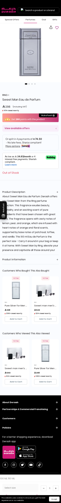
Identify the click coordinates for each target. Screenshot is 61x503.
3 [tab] (32, 84)
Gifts (54, 19)
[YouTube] (31, 465)
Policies (6, 427)
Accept (54, 499)
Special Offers (12, 19)
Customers (8, 418)
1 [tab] (26, 84)
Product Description (13, 192)
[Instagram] (14, 465)
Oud (44, 19)
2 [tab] (29, 84)
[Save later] (57, 28)
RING (5, 95)
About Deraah (10, 402)
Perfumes (30, 19)
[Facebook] (5, 465)
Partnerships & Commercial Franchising (25, 409)
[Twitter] (22, 465)
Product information (14, 259)
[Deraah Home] (8, 10)
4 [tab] (35, 84)
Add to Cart (16, 319)
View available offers (17, 128)
